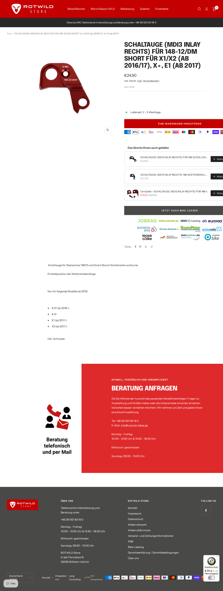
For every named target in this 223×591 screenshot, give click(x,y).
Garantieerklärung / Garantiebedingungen (153, 552)
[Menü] (217, 557)
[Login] (206, 8)
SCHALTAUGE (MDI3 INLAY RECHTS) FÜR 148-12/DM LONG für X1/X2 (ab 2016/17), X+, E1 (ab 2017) (174, 157)
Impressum (134, 513)
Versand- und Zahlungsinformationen (151, 535)
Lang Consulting (75, 577)
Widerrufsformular (139, 530)
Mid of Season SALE (103, 8)
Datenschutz (135, 519)
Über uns (133, 558)
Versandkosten (151, 80)
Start (9, 33)
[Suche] (199, 8)
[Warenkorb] (214, 9)
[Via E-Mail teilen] (151, 247)
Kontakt (132, 508)
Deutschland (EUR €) (16, 577)
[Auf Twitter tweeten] (145, 247)
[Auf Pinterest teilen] (140, 247)
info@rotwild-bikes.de (134, 425)
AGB (130, 541)
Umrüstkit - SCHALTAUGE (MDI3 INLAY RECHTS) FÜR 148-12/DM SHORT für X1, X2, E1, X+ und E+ (174, 191)
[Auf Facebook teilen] (135, 247)
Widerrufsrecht (137, 524)
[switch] (211, 578)
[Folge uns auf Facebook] (206, 510)
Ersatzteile (161, 8)
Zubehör (145, 8)
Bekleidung (127, 8)
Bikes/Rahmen (76, 8)
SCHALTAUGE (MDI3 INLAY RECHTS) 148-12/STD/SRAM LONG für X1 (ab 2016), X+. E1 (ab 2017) (174, 174)
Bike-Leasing (136, 547)
